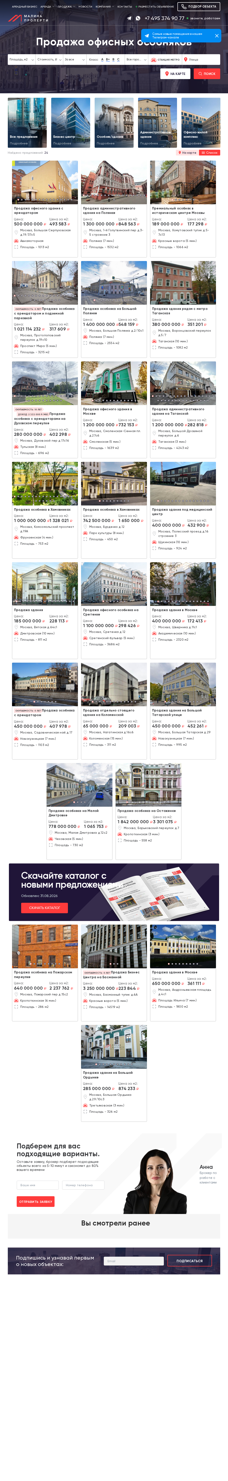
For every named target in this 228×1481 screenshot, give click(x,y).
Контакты (125, 6)
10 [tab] (50, 200)
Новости (85, 6)
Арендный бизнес (24, 6)
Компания (103, 6)
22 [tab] (41, 300)
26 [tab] (55, 300)
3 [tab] (25, 200)
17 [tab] (140, 195)
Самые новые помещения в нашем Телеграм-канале (177, 35)
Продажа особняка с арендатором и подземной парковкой (44, 313)
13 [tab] (61, 200)
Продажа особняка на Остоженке (147, 811)
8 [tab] (43, 200)
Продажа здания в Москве (174, 610)
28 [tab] (61, 401)
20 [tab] (34, 300)
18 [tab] (144, 195)
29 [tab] (193, 401)
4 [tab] (29, 200)
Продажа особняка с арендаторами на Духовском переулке (39, 418)
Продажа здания (28, 610)
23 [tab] (45, 300)
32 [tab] (204, 401)
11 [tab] (54, 200)
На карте (178, 74)
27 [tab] (59, 300)
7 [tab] (39, 200)
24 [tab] (48, 300)
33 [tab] (208, 401)
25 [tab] (52, 300)
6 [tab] (36, 200)
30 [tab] (197, 401)
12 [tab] (57, 200)
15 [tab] (68, 200)
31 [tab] (201, 401)
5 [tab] (32, 200)
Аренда (46, 6)
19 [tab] (114, 200)
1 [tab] (18, 200)
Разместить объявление (156, 6)
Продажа (65, 6)
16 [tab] (71, 200)
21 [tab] (38, 300)
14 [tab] (64, 200)
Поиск (210, 74)
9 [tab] (46, 200)
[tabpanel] (45, 182)
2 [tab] (21, 200)
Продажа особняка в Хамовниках (42, 510)
